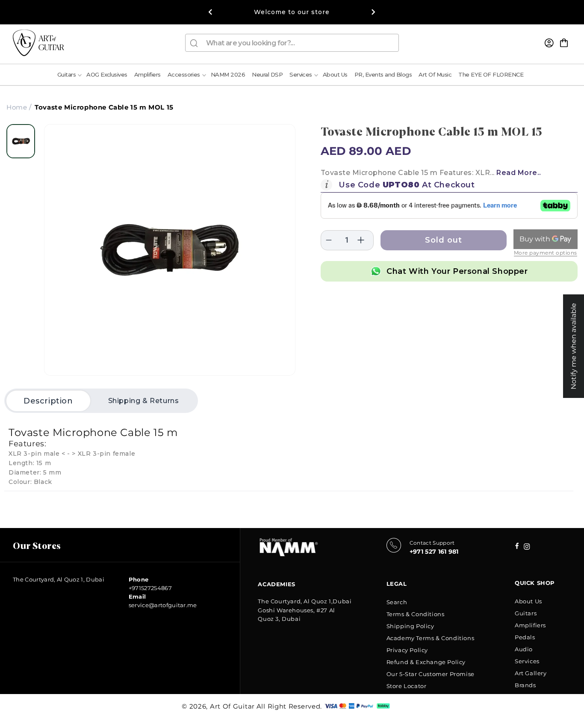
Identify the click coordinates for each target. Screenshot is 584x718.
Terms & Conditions (415, 614)
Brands (525, 685)
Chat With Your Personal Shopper (457, 271)
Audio (524, 649)
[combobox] (292, 43)
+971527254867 (150, 587)
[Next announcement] (373, 12)
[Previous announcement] (210, 12)
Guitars (526, 613)
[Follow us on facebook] (527, 547)
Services (527, 661)
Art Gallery (531, 673)
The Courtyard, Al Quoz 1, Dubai (58, 579)
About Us (528, 601)
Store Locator (406, 685)
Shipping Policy (410, 626)
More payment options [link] (545, 252)
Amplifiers (530, 625)
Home (16, 107)
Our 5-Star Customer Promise (430, 674)
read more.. (518, 173)
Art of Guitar (232, 706)
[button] (564, 43)
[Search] (194, 43)
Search (396, 602)
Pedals (525, 637)
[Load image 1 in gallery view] (20, 141)
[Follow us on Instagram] (517, 547)
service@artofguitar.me (163, 605)
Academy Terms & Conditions (430, 638)
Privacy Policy (407, 650)
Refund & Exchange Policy (426, 662)
